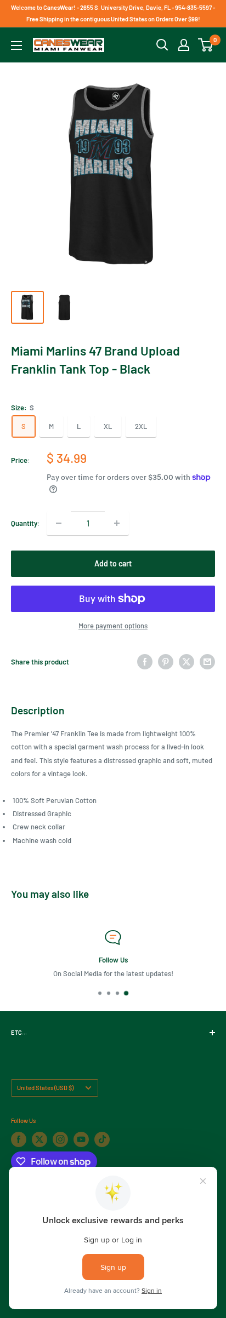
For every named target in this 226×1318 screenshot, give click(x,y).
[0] (206, 44)
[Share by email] (207, 661)
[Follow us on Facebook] (18, 1139)
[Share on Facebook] (144, 661)
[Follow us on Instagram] (60, 1139)
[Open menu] (16, 45)
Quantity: (25, 523)
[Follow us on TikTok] (102, 1139)
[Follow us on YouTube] (81, 1139)
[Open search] (162, 45)
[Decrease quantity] (58, 523)
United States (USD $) (45, 1087)
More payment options (113, 625)
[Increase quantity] (116, 523)
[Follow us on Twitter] (39, 1139)
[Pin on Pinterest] (165, 661)
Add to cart (113, 563)
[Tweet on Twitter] (186, 661)
